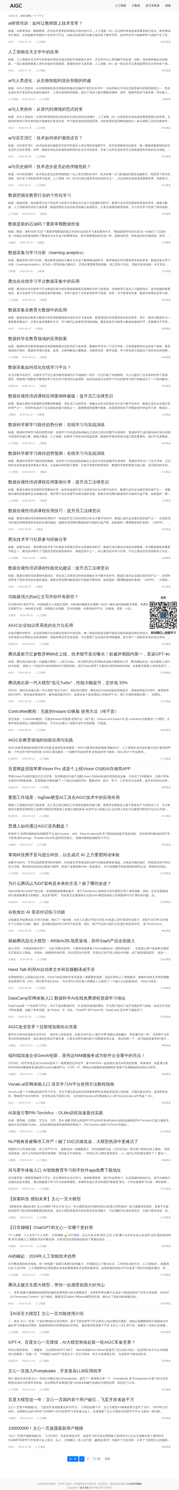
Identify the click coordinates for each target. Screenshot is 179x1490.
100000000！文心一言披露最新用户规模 (45, 1428)
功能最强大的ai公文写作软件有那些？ (43, 596)
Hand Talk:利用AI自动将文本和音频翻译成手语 (51, 969)
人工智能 (120, 5)
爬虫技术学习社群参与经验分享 (37, 539)
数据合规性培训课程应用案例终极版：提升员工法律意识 (60, 396)
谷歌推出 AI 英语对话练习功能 (36, 912)
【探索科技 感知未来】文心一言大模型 (44, 1198)
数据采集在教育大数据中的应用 (37, 310)
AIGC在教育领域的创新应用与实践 (40, 740)
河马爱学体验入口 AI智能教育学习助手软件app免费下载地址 (64, 1170)
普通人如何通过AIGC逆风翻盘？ (38, 826)
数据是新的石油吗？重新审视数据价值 (44, 224)
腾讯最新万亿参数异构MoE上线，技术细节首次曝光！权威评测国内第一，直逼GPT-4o (89, 654)
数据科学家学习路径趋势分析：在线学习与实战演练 (56, 424)
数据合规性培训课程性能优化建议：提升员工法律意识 (58, 568)
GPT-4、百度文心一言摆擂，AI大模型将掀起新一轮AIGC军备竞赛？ (71, 1342)
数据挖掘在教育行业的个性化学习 (39, 195)
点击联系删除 (135, 1483)
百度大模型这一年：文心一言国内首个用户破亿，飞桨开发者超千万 (71, 1399)
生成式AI (13, 385)
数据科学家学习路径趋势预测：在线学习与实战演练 (56, 453)
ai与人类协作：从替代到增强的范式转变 (45, 109)
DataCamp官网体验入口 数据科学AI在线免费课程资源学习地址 (67, 998)
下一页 (96, 1458)
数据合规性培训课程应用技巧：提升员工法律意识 (54, 510)
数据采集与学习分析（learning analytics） (47, 252)
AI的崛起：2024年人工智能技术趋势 (42, 1256)
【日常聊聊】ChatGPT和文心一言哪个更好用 (50, 1227)
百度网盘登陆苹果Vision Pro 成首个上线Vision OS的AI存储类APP (69, 768)
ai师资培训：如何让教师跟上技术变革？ (45, 23)
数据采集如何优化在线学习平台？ (39, 367)
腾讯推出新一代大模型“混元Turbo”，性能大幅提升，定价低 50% (68, 682)
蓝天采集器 (153, 5)
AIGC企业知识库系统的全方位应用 (40, 625)
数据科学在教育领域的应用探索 (37, 338)
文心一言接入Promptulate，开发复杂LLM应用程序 (55, 1370)
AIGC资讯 (25, 15)
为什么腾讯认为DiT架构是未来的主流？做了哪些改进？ (59, 883)
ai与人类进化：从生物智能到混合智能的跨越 (49, 80)
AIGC (11, 41)
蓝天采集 (84, 1487)
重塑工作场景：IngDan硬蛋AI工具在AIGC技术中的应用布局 (64, 797)
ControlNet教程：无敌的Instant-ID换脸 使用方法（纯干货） (63, 711)
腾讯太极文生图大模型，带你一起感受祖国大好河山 (56, 1284)
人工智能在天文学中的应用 (33, 51)
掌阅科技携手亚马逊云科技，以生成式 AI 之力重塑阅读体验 (64, 854)
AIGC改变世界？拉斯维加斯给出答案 (42, 1026)
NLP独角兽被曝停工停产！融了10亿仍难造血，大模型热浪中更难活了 (73, 1141)
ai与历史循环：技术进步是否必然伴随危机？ (49, 166)
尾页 (107, 1458)
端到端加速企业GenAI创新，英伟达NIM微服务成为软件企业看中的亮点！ (76, 1055)
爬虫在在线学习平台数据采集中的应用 (44, 281)
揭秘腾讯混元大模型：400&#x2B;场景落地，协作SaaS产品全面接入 (71, 940)
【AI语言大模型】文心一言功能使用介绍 (46, 1313)
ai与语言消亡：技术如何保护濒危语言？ (45, 138)
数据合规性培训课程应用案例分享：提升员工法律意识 (58, 482)
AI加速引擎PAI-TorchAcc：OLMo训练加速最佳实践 (55, 1112)
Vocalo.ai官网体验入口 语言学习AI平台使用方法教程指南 (61, 1084)
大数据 (136, 5)
